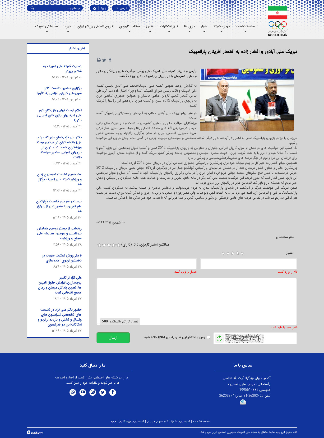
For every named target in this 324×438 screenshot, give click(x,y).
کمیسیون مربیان (157, 421)
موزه (113, 421)
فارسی (123, 7)
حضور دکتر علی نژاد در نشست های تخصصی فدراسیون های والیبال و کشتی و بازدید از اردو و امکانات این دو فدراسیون (60, 317)
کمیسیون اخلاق (180, 421)
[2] (228, 253)
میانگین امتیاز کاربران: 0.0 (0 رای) (145, 244)
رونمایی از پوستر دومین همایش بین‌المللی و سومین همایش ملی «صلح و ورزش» (59, 233)
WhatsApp (72, 392)
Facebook (112, 392)
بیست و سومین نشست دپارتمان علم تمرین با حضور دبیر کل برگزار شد (59, 206)
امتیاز (289, 253)
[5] (242, 253)
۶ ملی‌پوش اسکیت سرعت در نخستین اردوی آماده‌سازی (62, 258)
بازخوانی (219, 337)
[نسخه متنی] (99, 60)
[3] (233, 253)
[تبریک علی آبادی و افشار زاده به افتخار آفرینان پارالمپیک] (247, 101)
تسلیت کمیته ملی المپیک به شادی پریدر (62, 69)
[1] (223, 253)
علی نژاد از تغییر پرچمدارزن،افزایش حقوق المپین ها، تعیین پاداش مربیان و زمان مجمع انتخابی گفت (60, 285)
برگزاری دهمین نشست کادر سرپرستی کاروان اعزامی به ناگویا (59, 91)
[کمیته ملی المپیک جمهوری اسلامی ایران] (277, 21)
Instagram (92, 392)
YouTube (82, 392)
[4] (237, 253)
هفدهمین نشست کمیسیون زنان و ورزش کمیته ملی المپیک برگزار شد (59, 179)
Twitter (102, 392)
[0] (99, 245)
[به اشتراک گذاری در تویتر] (104, 60)
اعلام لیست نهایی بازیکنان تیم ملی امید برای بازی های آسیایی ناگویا (59, 115)
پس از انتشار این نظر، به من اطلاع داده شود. (174, 337)
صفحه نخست (201, 421)
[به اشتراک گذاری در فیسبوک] (110, 60)
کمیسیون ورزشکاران (131, 421)
